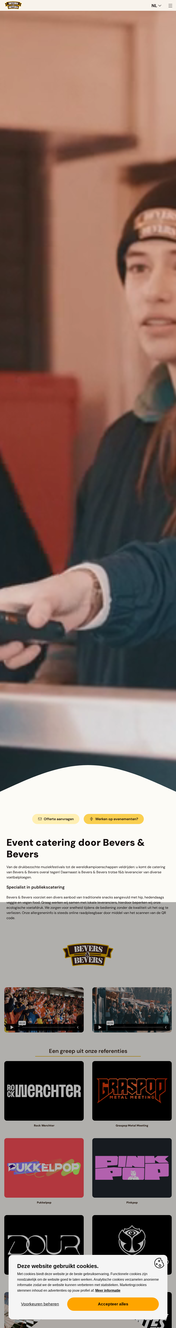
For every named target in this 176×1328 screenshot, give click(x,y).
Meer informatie (107, 1290)
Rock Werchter (44, 1125)
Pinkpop (132, 1202)
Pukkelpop (44, 1202)
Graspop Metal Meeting (132, 1125)
